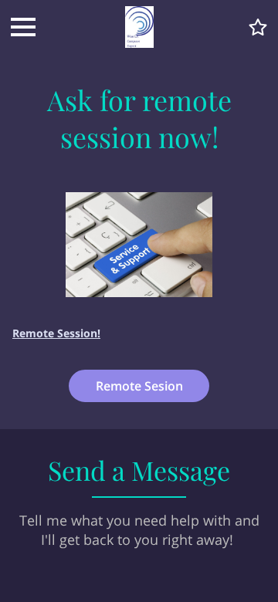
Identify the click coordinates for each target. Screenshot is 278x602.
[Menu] (23, 27)
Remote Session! (56, 333)
